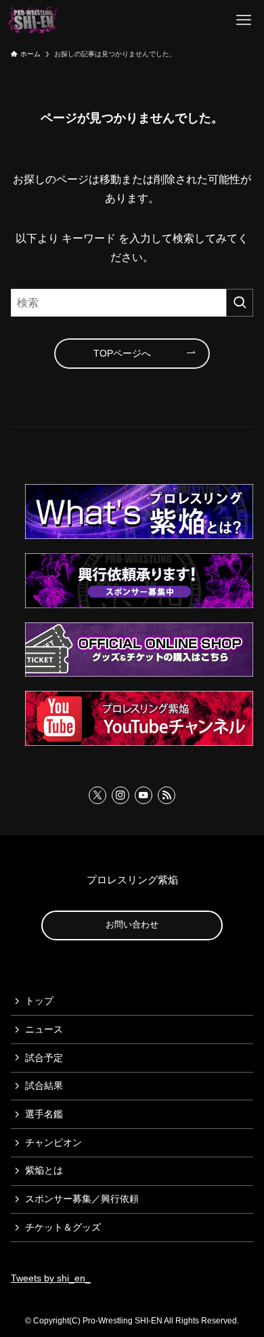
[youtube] (143, 795)
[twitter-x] (97, 795)
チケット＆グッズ (63, 1227)
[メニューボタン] (243, 20)
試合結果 (44, 1085)
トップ (39, 1000)
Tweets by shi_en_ (51, 1278)
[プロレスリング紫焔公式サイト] (33, 20)
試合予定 (44, 1057)
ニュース (44, 1029)
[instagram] (120, 795)
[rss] (166, 795)
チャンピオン (53, 1142)
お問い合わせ (132, 925)
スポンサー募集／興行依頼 (82, 1198)
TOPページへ (122, 353)
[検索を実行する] (239, 303)
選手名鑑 (44, 1114)
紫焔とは (44, 1170)
